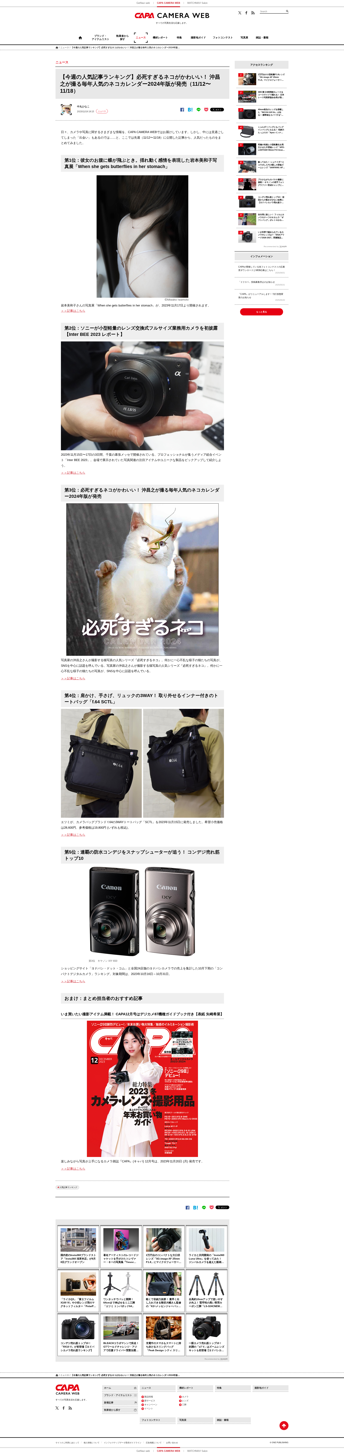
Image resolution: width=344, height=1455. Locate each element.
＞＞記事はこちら (73, 311)
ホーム (57, 47)
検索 (287, 11)
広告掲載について (154, 1443)
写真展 (182, 1420)
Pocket (206, 109)
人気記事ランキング (68, 1187)
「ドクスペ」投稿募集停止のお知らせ (256, 282)
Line (198, 109)
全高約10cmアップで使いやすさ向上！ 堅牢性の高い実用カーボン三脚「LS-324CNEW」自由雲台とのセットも (206, 1303)
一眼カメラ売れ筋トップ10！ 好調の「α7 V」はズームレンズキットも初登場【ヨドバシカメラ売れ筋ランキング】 (206, 1347)
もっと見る (261, 312)
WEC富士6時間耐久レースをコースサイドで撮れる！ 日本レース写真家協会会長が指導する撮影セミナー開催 (271, 95)
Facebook (246, 13)
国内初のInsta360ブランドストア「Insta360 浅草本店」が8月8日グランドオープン (78, 1258)
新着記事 (108, 1402)
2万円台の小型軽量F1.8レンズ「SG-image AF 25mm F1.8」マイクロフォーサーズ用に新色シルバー (271, 77)
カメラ (185, 1396)
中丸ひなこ (83, 106)
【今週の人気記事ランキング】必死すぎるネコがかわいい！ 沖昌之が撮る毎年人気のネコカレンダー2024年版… (125, 47)
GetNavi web (143, 3)
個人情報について (91, 1443)
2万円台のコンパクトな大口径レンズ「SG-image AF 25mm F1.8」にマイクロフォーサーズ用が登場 (163, 1259)
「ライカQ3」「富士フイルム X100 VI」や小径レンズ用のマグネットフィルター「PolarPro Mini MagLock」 (78, 1303)
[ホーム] (80, 38)
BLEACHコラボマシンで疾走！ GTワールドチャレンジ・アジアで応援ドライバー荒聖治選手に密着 (121, 1347)
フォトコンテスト (151, 1420)
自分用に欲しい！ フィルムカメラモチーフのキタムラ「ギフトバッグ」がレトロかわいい (271, 217)
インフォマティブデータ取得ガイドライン (122, 1443)
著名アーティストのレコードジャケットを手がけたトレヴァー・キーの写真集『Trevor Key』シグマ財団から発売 (120, 1259)
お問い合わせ (172, 1443)
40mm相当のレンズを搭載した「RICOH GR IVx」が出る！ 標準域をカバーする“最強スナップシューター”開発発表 (271, 112)
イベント (148, 1408)
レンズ (185, 1400)
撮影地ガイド (262, 1387)
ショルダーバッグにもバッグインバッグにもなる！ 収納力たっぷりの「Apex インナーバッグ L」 (271, 130)
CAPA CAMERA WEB (168, 3)
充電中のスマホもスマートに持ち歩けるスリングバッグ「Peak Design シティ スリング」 (163, 1347)
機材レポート (186, 1387)
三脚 (184, 1404)
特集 (219, 1387)
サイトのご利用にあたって (67, 1443)
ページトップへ (284, 1425)
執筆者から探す (112, 1410)
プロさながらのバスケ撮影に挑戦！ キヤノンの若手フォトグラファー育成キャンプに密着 (271, 182)
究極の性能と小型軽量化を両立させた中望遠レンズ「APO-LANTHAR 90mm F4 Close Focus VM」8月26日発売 (271, 147)
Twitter (239, 12)
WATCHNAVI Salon (197, 3)
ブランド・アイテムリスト (118, 1395)
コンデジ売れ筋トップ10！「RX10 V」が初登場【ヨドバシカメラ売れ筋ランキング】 (77, 1347)
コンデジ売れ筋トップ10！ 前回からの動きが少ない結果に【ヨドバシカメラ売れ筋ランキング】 (271, 200)
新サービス (149, 1400)
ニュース (64, 47)
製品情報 (148, 1396)
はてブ (190, 109)
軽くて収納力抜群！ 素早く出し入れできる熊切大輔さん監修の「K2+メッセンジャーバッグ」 (163, 1303)
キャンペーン (150, 1404)
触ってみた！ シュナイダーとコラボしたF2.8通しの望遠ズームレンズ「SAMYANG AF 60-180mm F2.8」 (271, 165)
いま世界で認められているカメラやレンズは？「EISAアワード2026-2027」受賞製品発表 (271, 235)
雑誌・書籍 (223, 1420)
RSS (253, 12)
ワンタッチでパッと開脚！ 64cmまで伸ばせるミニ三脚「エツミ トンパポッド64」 (119, 1303)
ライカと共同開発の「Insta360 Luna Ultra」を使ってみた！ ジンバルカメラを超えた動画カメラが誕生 (206, 1259)
